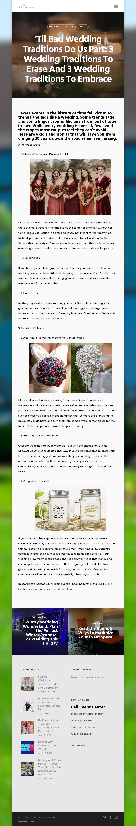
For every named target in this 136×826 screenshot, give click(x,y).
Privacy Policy (49, 817)
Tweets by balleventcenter (87, 677)
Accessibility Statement (29, 821)
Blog (83, 26)
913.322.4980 (87, 727)
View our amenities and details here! (51, 589)
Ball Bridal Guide (61, 26)
